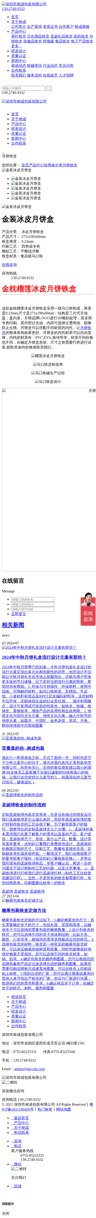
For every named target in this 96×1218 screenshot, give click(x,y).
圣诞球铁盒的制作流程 (24, 804)
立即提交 (18, 614)
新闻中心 (18, 61)
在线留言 (50, 75)
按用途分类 (53, 165)
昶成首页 (18, 997)
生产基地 (34, 27)
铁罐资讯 (34, 66)
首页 (15, 17)
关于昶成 (18, 22)
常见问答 (66, 66)
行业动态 (50, 66)
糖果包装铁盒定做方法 (24, 910)
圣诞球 (7, 891)
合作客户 (66, 27)
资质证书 (50, 27)
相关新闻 (13, 625)
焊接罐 (48, 41)
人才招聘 (66, 75)
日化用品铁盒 (38, 36)
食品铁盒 (62, 41)
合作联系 (18, 70)
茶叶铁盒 (18, 36)
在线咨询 (9, 265)
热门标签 (45, 1109)
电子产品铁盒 (82, 41)
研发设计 (18, 51)
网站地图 (63, 1109)
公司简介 (18, 27)
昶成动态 (18, 66)
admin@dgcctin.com (29, 1069)
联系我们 (18, 75)
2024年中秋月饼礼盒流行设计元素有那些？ (44, 657)
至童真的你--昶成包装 (23, 748)
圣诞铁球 (37, 891)
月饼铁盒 (69, 165)
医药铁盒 (81, 36)
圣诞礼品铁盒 (61, 36)
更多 (16, 46)
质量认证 (18, 56)
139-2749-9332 (13, 9)
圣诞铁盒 (21, 891)
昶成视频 (82, 27)
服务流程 (34, 75)
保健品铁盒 (32, 41)
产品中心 (18, 31)
